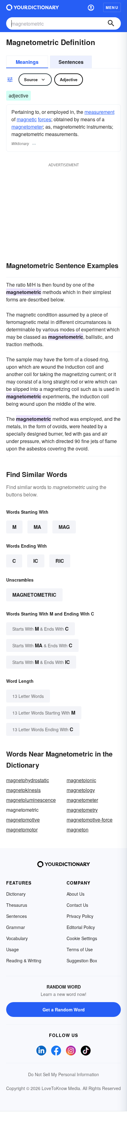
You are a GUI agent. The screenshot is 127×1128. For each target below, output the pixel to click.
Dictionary (16, 894)
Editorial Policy (81, 927)
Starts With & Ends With (40, 628)
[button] (91, 7)
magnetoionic (81, 780)
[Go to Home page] (32, 7)
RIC (59, 560)
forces (44, 119)
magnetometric (34, 594)
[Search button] (111, 23)
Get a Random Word (64, 1009)
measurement (99, 111)
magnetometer (27, 126)
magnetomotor (22, 829)
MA (37, 526)
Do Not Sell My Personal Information (63, 1074)
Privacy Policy (80, 916)
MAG (64, 526)
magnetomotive (23, 819)
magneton (77, 829)
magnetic (27, 119)
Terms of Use (80, 949)
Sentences (71, 61)
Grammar (15, 927)
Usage (12, 949)
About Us (75, 894)
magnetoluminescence (31, 799)
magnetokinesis (23, 790)
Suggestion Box (82, 960)
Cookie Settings (82, 938)
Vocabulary (17, 938)
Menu (112, 7)
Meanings (27, 61)
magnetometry (82, 809)
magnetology (81, 790)
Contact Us (77, 905)
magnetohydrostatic (27, 780)
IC (35, 560)
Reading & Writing (23, 960)
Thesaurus (16, 905)
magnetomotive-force (90, 819)
